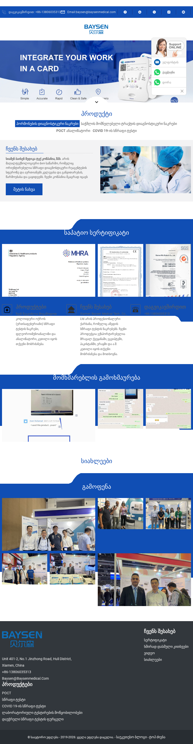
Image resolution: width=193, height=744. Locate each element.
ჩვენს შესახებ (96, 307)
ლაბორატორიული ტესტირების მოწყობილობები (42, 713)
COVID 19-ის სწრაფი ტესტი (24, 706)
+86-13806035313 (16, 672)
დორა (166, 82)
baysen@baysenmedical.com (25, 678)
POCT (6, 693)
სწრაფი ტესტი (13, 700)
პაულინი (168, 72)
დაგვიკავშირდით (165, 307)
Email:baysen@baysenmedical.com (91, 12)
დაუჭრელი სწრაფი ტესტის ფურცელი (33, 719)
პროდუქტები (31, 307)
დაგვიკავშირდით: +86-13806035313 (35, 12)
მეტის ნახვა (24, 189)
